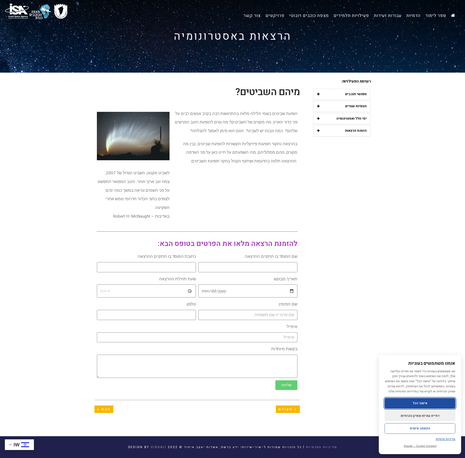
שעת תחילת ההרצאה (177, 278)
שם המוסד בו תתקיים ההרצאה (271, 256)
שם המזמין (288, 304)
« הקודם (288, 409)
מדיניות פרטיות (445, 439)
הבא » (104, 409)
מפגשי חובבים (356, 94)
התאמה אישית (420, 428)
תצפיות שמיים (356, 106)
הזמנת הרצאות (356, 130)
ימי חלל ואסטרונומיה (351, 118)
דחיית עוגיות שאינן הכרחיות (420, 415)
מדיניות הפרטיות (321, 447)
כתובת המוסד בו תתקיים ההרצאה (167, 256)
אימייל (292, 326)
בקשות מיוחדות (284, 348)
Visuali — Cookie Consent (420, 446)
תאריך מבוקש (285, 278)
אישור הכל (420, 403)
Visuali (158, 447)
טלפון (191, 304)
